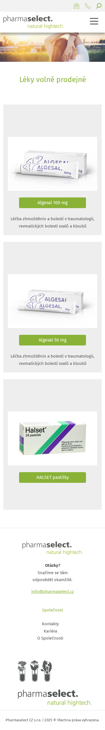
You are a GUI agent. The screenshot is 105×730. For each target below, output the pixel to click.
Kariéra (50, 631)
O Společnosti (50, 638)
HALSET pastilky (52, 477)
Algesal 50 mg (52, 340)
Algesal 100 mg (52, 202)
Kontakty (50, 623)
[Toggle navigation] (94, 21)
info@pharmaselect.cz (52, 591)
